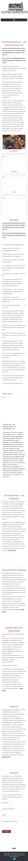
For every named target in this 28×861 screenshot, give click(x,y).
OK (14, 858)
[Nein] (26, 856)
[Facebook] (14, 388)
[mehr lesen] (6, 757)
